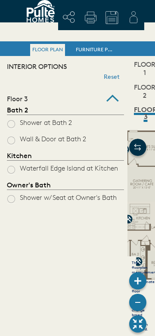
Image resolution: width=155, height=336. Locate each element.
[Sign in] (133, 17)
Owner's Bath (29, 185)
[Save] (112, 18)
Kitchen (19, 156)
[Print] (90, 17)
